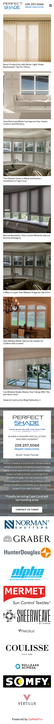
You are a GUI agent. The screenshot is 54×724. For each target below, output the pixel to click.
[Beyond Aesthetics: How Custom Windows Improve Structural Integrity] (27, 209)
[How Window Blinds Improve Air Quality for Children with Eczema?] (27, 318)
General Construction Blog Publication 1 (22, 400)
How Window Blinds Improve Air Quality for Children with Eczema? (23, 342)
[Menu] (50, 5)
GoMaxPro (35, 719)
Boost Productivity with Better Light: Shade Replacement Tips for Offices (23, 65)
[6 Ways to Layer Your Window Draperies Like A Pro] (27, 266)
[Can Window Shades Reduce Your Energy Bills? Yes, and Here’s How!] (27, 369)
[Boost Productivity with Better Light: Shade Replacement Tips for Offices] (27, 38)
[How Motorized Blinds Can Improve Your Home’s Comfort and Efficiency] (27, 95)
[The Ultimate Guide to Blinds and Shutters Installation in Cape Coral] (27, 152)
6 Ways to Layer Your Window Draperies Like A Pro (26, 292)
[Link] (23, 5)
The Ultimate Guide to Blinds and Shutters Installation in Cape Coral (22, 179)
